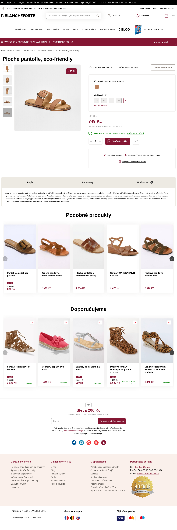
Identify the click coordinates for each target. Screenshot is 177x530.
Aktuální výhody (58, 474)
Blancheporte (131, 67)
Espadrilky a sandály (44, 51)
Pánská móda (53, 29)
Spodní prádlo (36, 29)
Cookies (94, 474)
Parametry (87, 182)
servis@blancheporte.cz (148, 473)
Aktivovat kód (161, 42)
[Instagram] (81, 443)
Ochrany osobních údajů (73, 431)
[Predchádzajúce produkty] (5, 258)
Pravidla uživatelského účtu (103, 487)
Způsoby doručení (167, 8)
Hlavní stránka (6, 51)
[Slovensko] (79, 518)
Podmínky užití (97, 484)
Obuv (75, 29)
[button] (5, 352)
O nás (53, 467)
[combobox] (69, 16)
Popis (30, 182)
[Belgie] (73, 518)
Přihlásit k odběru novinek (112, 421)
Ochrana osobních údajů (101, 470)
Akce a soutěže (58, 484)
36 (97, 101)
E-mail (56, 421)
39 (119, 101)
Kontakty (15, 487)
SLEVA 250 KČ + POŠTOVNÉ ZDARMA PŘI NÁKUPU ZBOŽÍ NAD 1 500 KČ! (37, 42)
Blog (53, 470)
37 (104, 101)
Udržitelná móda (107, 29)
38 (111, 101)
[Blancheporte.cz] (22, 15)
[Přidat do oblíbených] (136, 141)
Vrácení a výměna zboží (22, 477)
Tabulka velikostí (100, 105)
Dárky (53, 477)
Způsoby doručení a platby (23, 470)
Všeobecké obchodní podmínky (104, 467)
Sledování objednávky (21, 474)
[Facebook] (74, 443)
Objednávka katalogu (149, 8)
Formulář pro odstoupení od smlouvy (28, 467)
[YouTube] (96, 443)
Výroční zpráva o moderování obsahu (107, 491)
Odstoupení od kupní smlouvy (24, 480)
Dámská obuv (28, 51)
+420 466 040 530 (28, 8)
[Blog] (103, 443)
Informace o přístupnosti (101, 480)
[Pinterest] (88, 443)
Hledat (97, 16)
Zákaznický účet (18, 484)
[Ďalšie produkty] (171, 258)
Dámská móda (20, 29)
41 (126, 101)
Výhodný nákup (89, 29)
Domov (66, 29)
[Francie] (67, 518)
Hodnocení (144, 182)
